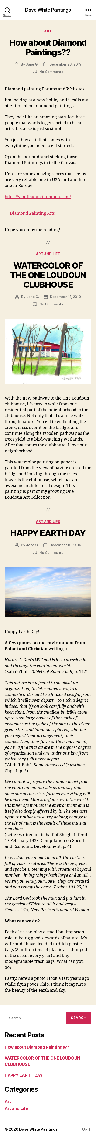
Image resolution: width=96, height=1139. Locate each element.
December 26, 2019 (65, 64)
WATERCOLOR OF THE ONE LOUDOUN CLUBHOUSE (48, 275)
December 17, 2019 (65, 296)
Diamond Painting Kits (32, 213)
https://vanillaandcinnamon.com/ (38, 197)
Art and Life (48, 254)
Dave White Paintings (48, 9)
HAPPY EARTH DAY (48, 533)
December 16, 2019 (65, 545)
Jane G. (32, 64)
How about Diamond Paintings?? (48, 47)
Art (48, 31)
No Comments (51, 71)
